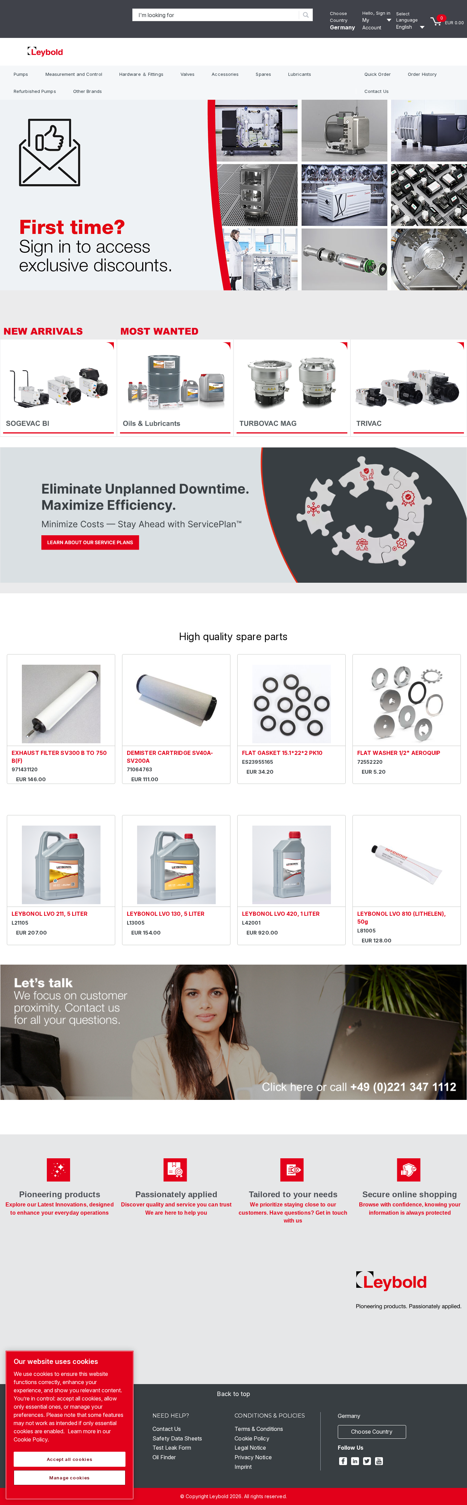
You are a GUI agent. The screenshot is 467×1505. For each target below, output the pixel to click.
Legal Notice (250, 1447)
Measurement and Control (73, 74)
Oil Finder (164, 1457)
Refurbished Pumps (35, 91)
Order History (422, 74)
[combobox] (216, 15)
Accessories (225, 74)
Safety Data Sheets (177, 1438)
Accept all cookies (70, 1459)
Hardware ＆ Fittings (141, 74)
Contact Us (376, 91)
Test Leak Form (171, 1447)
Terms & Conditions (259, 1428)
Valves (188, 74)
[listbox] (411, 27)
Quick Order (377, 74)
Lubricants (299, 74)
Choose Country (371, 1431)
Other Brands (87, 91)
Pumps (21, 74)
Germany (342, 27)
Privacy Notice (253, 1457)
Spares (263, 74)
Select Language (407, 17)
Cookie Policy (252, 1438)
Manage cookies (69, 1477)
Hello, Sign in (376, 13)
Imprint (243, 1466)
